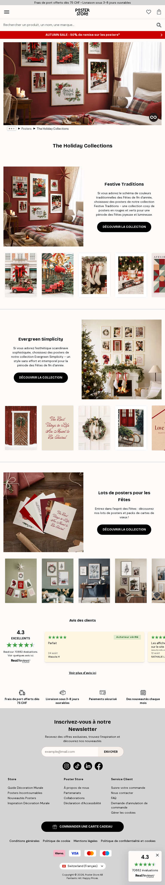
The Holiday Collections (53, 129)
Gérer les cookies (123, 812)
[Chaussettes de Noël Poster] (94, 275)
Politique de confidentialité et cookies (128, 841)
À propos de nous (76, 788)
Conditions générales (24, 841)
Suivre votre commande (128, 788)
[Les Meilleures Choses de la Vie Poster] (57, 428)
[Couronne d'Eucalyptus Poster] (94, 428)
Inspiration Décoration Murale (29, 803)
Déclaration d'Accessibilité (82, 803)
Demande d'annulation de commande (129, 805)
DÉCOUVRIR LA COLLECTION (124, 227)
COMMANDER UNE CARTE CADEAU (86, 826)
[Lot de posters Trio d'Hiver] (94, 580)
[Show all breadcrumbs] (11, 128)
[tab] (149, 12)
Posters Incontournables (25, 793)
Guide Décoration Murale (25, 788)
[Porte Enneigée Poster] (21, 428)
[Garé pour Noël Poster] (21, 275)
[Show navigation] (7, 12)
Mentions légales (86, 841)
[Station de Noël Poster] (57, 275)
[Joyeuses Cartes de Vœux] (21, 580)
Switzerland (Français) (83, 866)
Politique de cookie (56, 841)
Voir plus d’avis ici (82, 673)
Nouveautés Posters (22, 798)
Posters (26, 129)
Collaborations (74, 798)
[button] (145, 866)
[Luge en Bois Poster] (131, 428)
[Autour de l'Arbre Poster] (131, 275)
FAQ (113, 798)
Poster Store (92, 874)
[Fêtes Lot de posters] (57, 580)
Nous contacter (122, 793)
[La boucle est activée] (153, 117)
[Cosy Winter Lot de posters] (131, 580)
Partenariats (72, 793)
